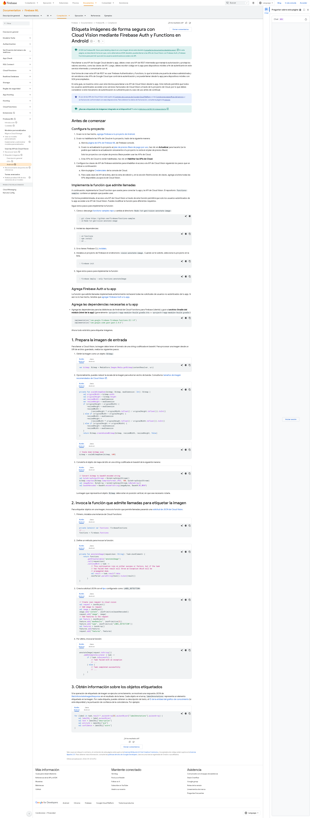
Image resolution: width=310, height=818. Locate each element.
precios (167, 100)
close (307, 9)
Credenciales (100, 170)
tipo (104, 588)
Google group (192, 781)
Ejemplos (108, 16)
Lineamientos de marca (196, 789)
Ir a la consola (290, 3)
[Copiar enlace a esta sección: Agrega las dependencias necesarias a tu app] (140, 304)
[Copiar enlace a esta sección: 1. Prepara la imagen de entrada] (129, 340)
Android (66, 803)
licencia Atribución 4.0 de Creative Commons (141, 752)
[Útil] (186, 23)
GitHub (38, 789)
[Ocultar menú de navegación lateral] (29, 813)
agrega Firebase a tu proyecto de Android (116, 134)
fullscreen (304, 9)
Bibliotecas (39, 785)
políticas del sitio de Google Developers (122, 755)
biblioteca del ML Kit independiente (152, 109)
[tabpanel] (134, 367)
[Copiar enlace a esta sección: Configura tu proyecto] (106, 129)
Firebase (75, 23)
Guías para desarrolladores (45, 774)
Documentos (88, 3)
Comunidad (106, 3)
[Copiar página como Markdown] (99, 41)
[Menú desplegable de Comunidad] (114, 3)
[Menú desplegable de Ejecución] (54, 3)
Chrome (77, 803)
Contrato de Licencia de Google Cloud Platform (132, 97)
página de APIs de (102, 143)
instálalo (102, 248)
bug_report (300, 9)
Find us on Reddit (117, 778)
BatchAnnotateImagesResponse (86, 696)
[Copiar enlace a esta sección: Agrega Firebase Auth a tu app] (118, 289)
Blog (279, 3)
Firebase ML (32, 10)
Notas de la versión (194, 785)
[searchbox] (16, 23)
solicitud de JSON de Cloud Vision (168, 509)
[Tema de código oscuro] (190, 216)
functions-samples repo (103, 211)
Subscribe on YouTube (119, 785)
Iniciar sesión (290, 419)
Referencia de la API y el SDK (46, 778)
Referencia (95, 16)
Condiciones (40, 813)
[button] (14, 38)
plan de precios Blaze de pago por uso (131, 147)
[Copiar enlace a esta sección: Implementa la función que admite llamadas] (138, 185)
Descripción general (11, 16)
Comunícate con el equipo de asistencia (202, 774)
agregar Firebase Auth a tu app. (116, 297)
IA (48, 16)
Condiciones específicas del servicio (170, 97)
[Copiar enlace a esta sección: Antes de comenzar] (108, 121)
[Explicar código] (186, 216)
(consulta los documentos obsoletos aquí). (160, 50)
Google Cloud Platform (105, 803)
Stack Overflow (193, 778)
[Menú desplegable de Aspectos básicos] (42, 16)
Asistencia (123, 3)
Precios (76, 3)
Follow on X (115, 781)
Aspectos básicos (31, 16)
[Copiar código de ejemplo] (190, 234)
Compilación (30, 3)
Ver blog (114, 774)
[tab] (82, 360)
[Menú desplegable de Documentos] (97, 3)
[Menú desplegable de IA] (51, 16)
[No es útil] (190, 23)
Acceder (303, 3)
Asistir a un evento (118, 789)
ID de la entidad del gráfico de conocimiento (169, 699)
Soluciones (63, 3)
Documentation (12, 10)
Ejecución (47, 3)
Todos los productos (126, 803)
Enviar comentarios (181, 29)
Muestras (39, 781)
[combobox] (237, 3)
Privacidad (51, 813)
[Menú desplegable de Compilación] (38, 3)
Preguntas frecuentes (195, 793)
